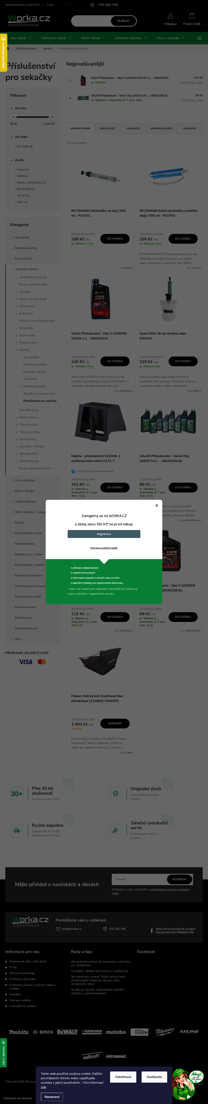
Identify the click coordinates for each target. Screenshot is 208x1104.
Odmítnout (123, 1077)
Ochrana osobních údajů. (104, 548)
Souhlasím (154, 1077)
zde (43, 1087)
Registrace (104, 534)
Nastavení (52, 1097)
